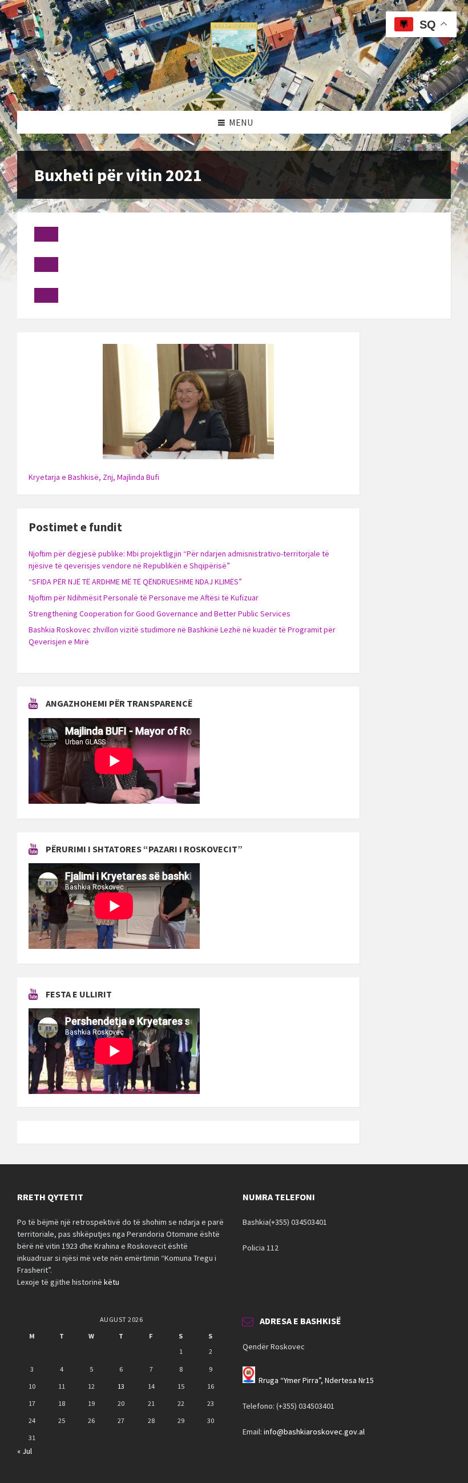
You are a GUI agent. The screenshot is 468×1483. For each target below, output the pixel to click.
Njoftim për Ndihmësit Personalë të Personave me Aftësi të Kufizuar (144, 597)
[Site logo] (234, 88)
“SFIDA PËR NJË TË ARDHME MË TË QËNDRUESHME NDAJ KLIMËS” (135, 581)
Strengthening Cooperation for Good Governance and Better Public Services (160, 613)
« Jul (24, 1451)
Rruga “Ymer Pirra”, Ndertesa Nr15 (316, 1380)
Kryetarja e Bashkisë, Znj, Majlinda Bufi (94, 477)
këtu (111, 1282)
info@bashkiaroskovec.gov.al (314, 1431)
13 (121, 1386)
